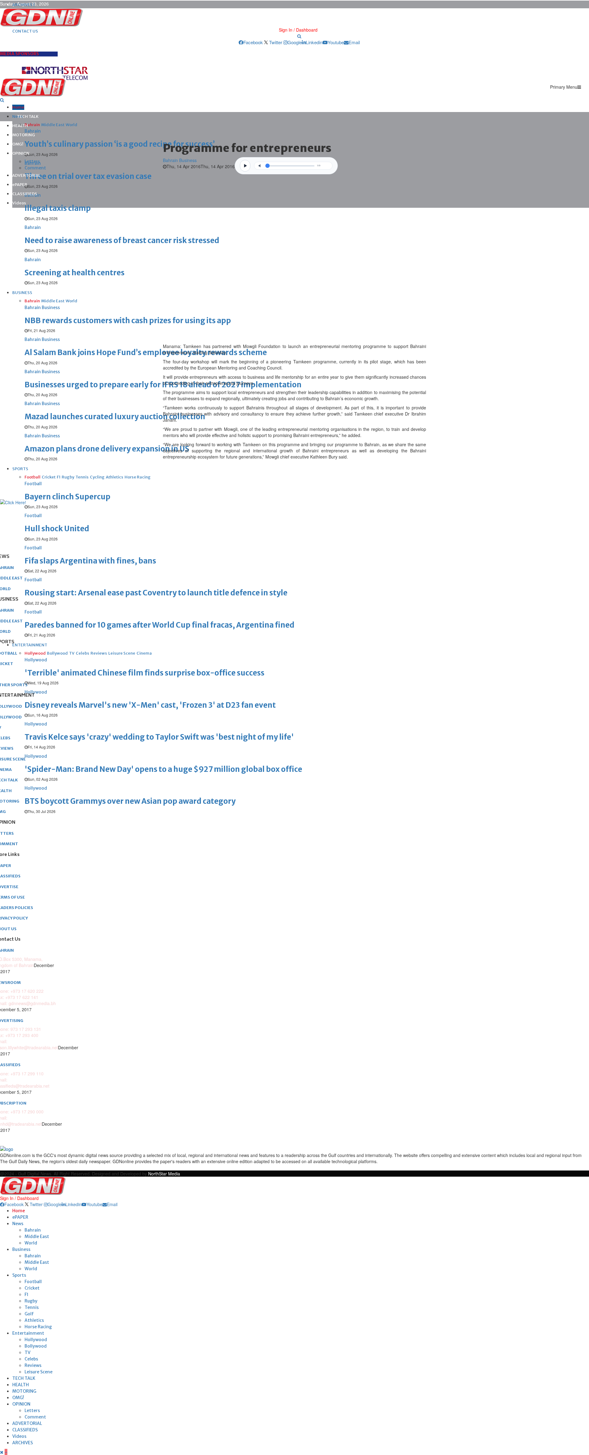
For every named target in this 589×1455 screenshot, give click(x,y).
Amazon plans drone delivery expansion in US (107, 449)
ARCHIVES (22, 1442)
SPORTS (20, 468)
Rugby (31, 1301)
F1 (27, 1294)
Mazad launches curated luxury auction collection (115, 416)
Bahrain (33, 1230)
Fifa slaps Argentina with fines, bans (90, 561)
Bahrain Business (180, 160)
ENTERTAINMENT (29, 645)
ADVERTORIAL (26, 175)
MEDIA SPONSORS (19, 53)
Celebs (31, 1359)
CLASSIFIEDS (24, 193)
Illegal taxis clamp (58, 208)
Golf (29, 1314)
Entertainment (28, 1333)
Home (18, 107)
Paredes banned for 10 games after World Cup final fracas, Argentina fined (159, 625)
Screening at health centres (75, 272)
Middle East (37, 1236)
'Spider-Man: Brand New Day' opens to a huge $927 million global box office (163, 769)
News (17, 1223)
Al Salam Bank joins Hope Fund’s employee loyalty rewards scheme (146, 352)
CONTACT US (25, 31)
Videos (19, 203)
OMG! (17, 144)
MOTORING (23, 134)
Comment (35, 168)
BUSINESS (22, 292)
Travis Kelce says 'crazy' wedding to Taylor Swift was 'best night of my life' (159, 737)
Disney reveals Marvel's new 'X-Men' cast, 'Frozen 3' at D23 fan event (150, 705)
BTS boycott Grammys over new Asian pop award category (130, 801)
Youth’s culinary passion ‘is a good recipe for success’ (120, 144)
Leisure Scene (38, 1372)
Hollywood (36, 1339)
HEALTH (20, 125)
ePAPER (19, 184)
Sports (19, 1275)
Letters (32, 161)
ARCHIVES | (23, 4)
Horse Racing (38, 1326)
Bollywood (36, 1346)
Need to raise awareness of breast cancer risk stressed (122, 240)
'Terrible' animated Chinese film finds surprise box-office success (144, 673)
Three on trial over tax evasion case (88, 176)
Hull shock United (57, 528)
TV (27, 1352)
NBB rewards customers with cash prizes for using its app (128, 320)
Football (33, 1281)
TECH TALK (28, 116)
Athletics (34, 1320)
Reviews (33, 1365)
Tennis (32, 1307)
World (31, 1243)
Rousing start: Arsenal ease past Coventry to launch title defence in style (156, 593)
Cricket (32, 1288)
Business (21, 1249)
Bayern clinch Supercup (67, 496)
